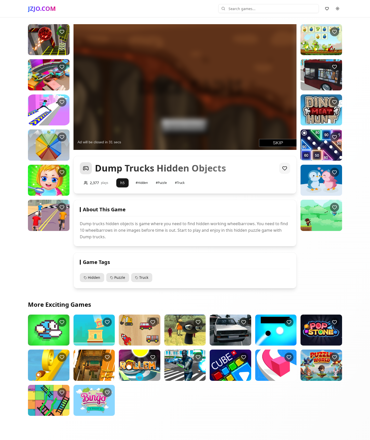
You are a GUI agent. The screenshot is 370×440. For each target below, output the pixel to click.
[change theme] (337, 8)
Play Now (48, 51)
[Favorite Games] (327, 9)
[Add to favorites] (61, 31)
